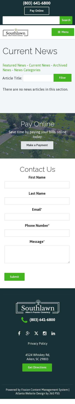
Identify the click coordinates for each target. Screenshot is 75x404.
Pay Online (37, 10)
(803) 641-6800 (36, 3)
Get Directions (37, 367)
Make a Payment (37, 145)
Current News (39, 65)
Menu (65, 32)
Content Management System (49, 389)
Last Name (37, 193)
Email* (37, 209)
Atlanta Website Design (30, 393)
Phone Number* (37, 225)
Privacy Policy (37, 343)
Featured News (14, 65)
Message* (37, 242)
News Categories (27, 70)
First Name (37, 177)
